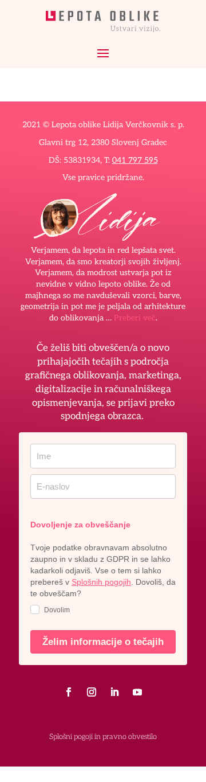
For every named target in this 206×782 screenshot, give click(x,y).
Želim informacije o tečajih (103, 641)
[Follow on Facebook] (69, 692)
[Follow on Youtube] (137, 692)
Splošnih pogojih (101, 581)
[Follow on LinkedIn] (114, 692)
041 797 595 (135, 160)
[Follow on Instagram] (91, 692)
